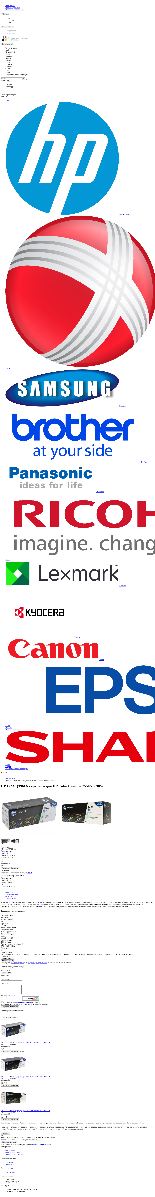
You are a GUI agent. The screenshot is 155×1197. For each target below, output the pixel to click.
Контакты (9, 1162)
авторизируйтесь (17, 963)
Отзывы (9, 896)
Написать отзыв (7, 960)
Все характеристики (9, 886)
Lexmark (122, 586)
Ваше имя (5, 975)
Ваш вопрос (5, 984)
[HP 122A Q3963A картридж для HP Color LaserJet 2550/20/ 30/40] (13, 1109)
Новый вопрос (6, 973)
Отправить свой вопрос (10, 1007)
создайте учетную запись (37, 963)
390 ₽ (29, 873)
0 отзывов (6, 870)
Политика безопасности (14, 10)
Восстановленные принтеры (16, 769)
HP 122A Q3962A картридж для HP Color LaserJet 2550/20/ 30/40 (25, 1077)
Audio (7, 101)
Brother (144, 462)
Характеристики (11, 894)
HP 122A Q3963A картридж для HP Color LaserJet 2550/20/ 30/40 (25, 1111)
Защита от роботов (8, 995)
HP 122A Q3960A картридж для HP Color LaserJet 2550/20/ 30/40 (25, 1042)
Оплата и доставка (12, 8)
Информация (6, 1147)
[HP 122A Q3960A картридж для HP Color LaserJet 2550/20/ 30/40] (13, 1040)
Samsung (122, 406)
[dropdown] (2, 2)
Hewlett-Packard (125, 214)
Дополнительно (7, 1168)
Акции (8, 767)
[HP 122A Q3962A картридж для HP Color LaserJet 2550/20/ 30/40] (13, 1074)
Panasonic (100, 492)
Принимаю (5, 1133)
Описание (9, 892)
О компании (10, 6)
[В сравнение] (23, 1051)
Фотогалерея (10, 1172)
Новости (8, 728)
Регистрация (10, 33)
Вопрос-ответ (10, 899)
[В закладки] (21, 1051)
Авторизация (10, 31)
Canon (101, 660)
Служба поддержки (8, 1158)
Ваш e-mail (5, 979)
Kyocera (77, 637)
